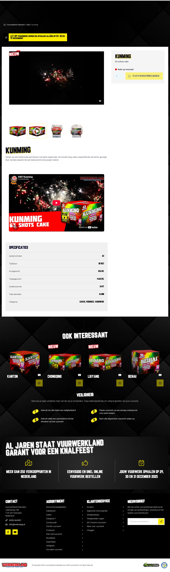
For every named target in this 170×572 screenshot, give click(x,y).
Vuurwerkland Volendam (16, 25)
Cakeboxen (51, 511)
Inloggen (90, 530)
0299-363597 (15, 520)
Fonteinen (50, 530)
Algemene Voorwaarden (97, 511)
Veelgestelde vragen (95, 518)
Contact (90, 507)
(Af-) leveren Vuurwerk (96, 522)
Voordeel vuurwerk (54, 549)
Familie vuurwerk (53, 526)
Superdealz (51, 542)
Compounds (51, 522)
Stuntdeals (50, 538)
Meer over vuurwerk (95, 526)
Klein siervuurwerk (54, 534)
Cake (28, 25)
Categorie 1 (51, 518)
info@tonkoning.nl (17, 524)
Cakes (48, 515)
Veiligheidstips (93, 515)
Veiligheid (50, 546)
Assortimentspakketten (56, 507)
